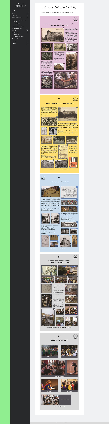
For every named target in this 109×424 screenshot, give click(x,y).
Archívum (14, 41)
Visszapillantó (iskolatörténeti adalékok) (19, 20)
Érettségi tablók (16, 23)
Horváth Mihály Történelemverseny (16, 33)
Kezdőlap (14, 10)
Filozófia (14, 43)
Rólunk (13, 13)
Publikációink (15, 38)
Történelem (20, 4)
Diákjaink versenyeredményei (18, 36)
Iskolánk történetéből (16, 17)
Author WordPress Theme (60, 422)
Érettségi (14, 30)
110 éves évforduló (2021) (18, 25)
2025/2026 (14, 15)
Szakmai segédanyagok (17, 28)
